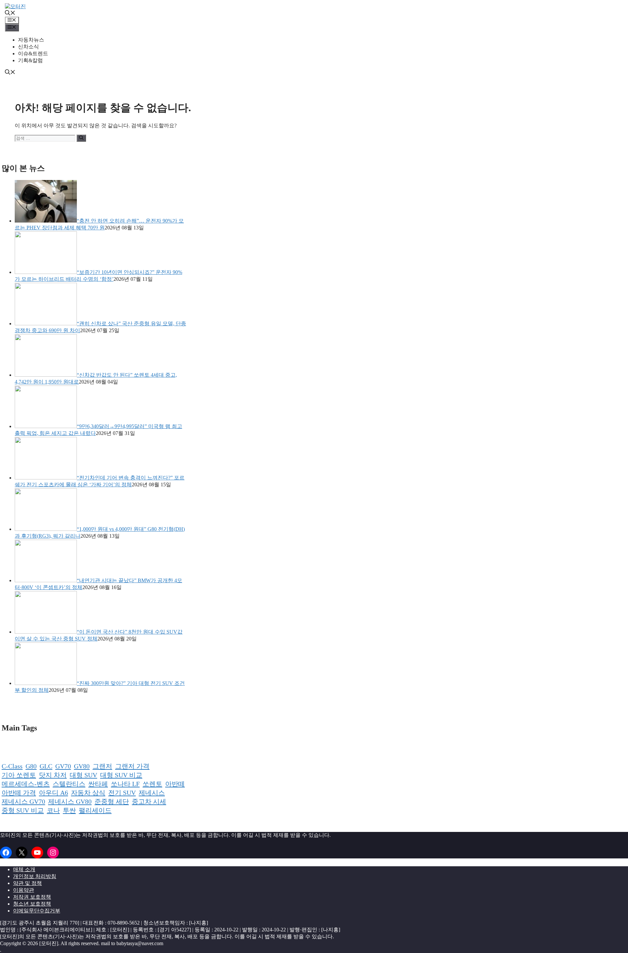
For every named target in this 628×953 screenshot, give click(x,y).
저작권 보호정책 (32, 897)
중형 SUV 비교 (23, 810)
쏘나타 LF (125, 783)
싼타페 (98, 783)
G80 (31, 766)
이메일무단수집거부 (36, 910)
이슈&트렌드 (33, 53)
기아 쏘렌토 (19, 775)
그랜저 (102, 766)
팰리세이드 (95, 810)
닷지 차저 (53, 775)
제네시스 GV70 (23, 801)
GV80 (82, 766)
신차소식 (28, 46)
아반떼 (175, 783)
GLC (46, 766)
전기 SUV (122, 792)
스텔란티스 (69, 783)
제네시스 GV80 (70, 801)
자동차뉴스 (31, 40)
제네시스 (152, 792)
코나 (53, 810)
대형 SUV (83, 775)
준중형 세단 (112, 801)
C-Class (12, 766)
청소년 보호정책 (32, 904)
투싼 (69, 810)
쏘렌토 (152, 783)
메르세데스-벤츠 (26, 783)
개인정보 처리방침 (34, 876)
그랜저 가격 (132, 766)
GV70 (63, 766)
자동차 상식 (88, 792)
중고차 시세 (149, 801)
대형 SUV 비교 (121, 775)
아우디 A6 (53, 792)
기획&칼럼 (30, 60)
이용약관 (23, 890)
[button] (10, 13)
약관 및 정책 (27, 883)
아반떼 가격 (19, 792)
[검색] (81, 138)
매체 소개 (24, 869)
